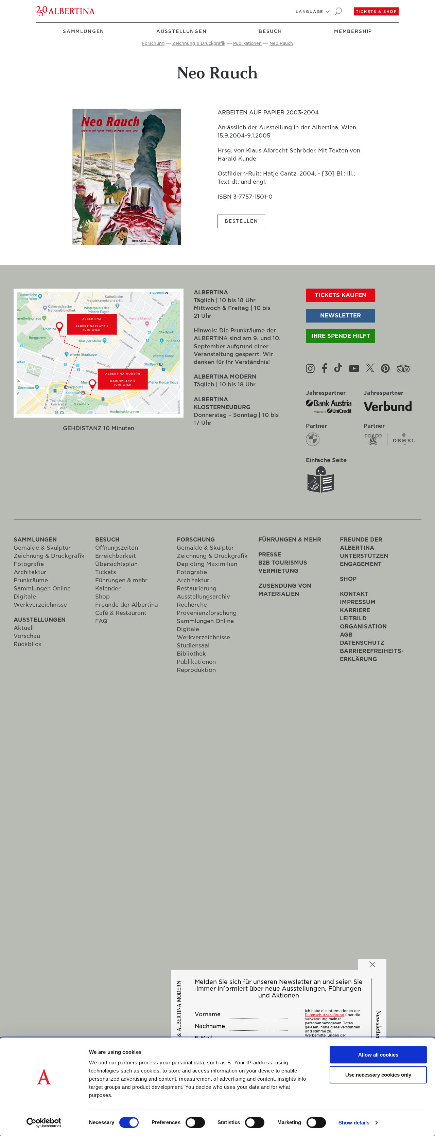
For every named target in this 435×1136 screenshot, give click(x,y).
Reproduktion (196, 670)
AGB (346, 634)
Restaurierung (196, 588)
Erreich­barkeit (115, 556)
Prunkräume (31, 580)
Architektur (30, 572)
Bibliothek (191, 654)
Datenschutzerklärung (324, 1015)
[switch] (195, 1122)
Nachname (210, 1026)
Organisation (363, 626)
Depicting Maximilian (207, 564)
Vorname (208, 1014)
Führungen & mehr (121, 580)
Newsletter (340, 315)
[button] (309, 11)
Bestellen (241, 221)
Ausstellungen (181, 31)
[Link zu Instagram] (310, 368)
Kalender (108, 588)
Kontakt (354, 594)
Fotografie (29, 564)
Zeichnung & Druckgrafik (198, 43)
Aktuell (24, 628)
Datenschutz (362, 643)
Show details (353, 1122)
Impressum (358, 602)
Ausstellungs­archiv (203, 596)
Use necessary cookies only (378, 1075)
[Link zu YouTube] (354, 368)
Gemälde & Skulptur (42, 548)
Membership (353, 31)
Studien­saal (193, 645)
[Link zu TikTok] (338, 368)
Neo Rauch (281, 43)
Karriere (355, 610)
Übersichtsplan (116, 564)
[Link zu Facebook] (324, 368)
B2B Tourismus (282, 563)
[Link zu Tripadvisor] (403, 368)
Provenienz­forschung (207, 613)
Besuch (270, 31)
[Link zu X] (370, 368)
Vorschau (27, 636)
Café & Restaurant (120, 613)
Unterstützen (364, 556)
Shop (102, 596)
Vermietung (278, 571)
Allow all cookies (378, 1055)
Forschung (153, 43)
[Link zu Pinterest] (385, 368)
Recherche (192, 605)
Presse (269, 554)
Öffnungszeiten (116, 548)
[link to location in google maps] (99, 322)
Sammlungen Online (42, 588)
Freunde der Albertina (126, 605)
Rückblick (28, 644)
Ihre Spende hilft (340, 336)
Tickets (105, 572)
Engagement (361, 564)
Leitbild (353, 618)
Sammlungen (83, 31)
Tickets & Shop (376, 11)
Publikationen (247, 43)
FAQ (101, 621)
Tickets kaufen (340, 295)
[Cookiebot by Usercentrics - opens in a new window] (44, 1123)
